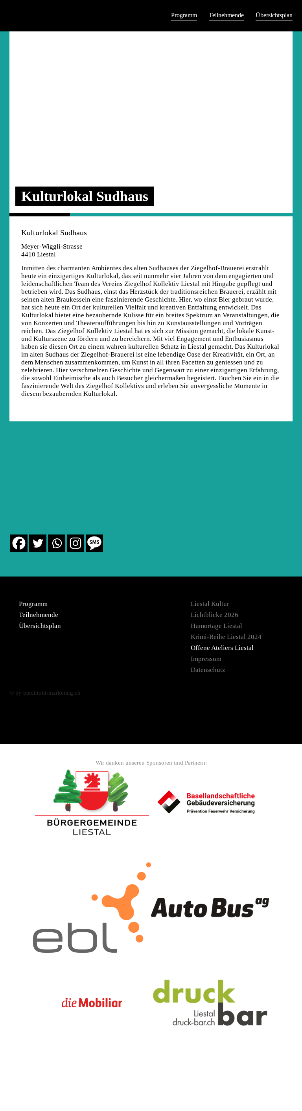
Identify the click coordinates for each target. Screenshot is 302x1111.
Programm (184, 15)
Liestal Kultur (210, 604)
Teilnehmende (226, 15)
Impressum (206, 659)
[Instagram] (75, 543)
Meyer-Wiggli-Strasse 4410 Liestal (52, 250)
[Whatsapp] (56, 543)
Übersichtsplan (274, 15)
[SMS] (94, 543)
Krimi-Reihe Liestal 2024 (226, 637)
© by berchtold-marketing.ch (45, 693)
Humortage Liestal (216, 626)
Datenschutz (208, 670)
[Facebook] (19, 543)
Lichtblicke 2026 (214, 615)
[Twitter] (37, 543)
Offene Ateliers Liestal (222, 648)
